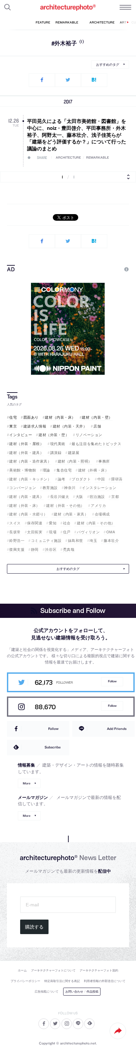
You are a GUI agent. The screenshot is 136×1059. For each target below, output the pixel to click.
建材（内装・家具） (71, 513)
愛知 (52, 522)
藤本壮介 (111, 540)
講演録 (55, 452)
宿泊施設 (97, 496)
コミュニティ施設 (46, 540)
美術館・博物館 (22, 470)
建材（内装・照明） (75, 461)
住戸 (67, 531)
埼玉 (93, 540)
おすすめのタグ (107, 64)
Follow (112, 681)
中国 (101, 478)
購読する (34, 926)
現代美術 (57, 443)
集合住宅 (64, 470)
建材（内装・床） (60, 417)
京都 (115, 496)
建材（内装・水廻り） (28, 513)
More (26, 783)
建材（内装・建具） (26, 496)
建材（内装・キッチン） (30, 478)
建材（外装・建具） (26, 452)
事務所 (104, 461)
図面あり (31, 417)
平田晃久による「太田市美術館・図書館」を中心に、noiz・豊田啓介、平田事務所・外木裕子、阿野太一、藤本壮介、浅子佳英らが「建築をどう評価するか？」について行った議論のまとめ (76, 134)
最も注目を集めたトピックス (96, 443)
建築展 (73, 452)
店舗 (97, 426)
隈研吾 (116, 478)
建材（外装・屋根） (26, 443)
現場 (52, 531)
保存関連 (34, 522)
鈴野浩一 (16, 540)
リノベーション (89, 434)
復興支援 (16, 549)
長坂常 (15, 531)
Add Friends (116, 728)
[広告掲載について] (111, 269)
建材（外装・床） (24, 505)
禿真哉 (68, 549)
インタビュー (20, 434)
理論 (46, 470)
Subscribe (53, 747)
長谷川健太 (59, 496)
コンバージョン (22, 487)
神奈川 (70, 487)
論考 (61, 478)
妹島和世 (75, 540)
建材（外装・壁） (54, 434)
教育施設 (50, 487)
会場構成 (102, 513)
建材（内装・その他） (96, 522)
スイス (15, 522)
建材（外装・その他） (65, 505)
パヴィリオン (88, 531)
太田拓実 (34, 531)
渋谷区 (50, 549)
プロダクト (81, 478)
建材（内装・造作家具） (30, 461)
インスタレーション (99, 487)
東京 (13, 426)
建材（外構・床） (93, 470)
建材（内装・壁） (97, 417)
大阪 (79, 496)
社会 (67, 522)
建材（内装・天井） (70, 426)
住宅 (13, 417)
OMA (110, 531)
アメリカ (98, 505)
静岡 (35, 549)
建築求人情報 (34, 426)
